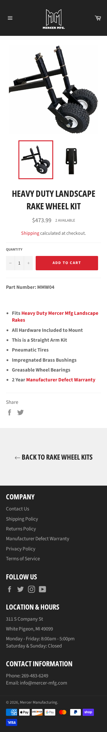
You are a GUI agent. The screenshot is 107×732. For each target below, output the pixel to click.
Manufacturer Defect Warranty (60, 379)
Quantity (14, 249)
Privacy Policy (20, 549)
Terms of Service (23, 558)
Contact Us (17, 508)
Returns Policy (21, 528)
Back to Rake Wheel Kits (57, 457)
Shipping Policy (22, 519)
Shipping (30, 233)
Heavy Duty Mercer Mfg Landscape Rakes (55, 317)
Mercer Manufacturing (38, 702)
